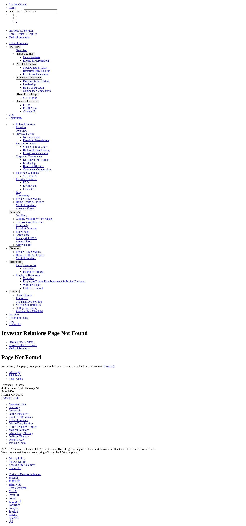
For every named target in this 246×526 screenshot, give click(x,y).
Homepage (109, 366)
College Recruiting (26, 308)
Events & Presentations (36, 60)
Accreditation (23, 244)
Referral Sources (18, 43)
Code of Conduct (33, 288)
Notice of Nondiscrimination (25, 474)
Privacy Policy (17, 458)
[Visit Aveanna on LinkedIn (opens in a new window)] (16, 21)
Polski (12, 498)
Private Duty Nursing (21, 433)
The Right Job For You (29, 301)
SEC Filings (30, 97)
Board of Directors (33, 87)
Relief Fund (22, 231)
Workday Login (32, 284)
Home (12, 7)
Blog (11, 114)
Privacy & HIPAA (26, 238)
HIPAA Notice (17, 461)
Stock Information (26, 64)
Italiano (13, 514)
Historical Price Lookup (36, 70)
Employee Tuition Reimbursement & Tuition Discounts (54, 281)
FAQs (26, 104)
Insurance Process (33, 271)
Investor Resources (27, 101)
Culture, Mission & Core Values (34, 218)
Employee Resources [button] (28, 275)
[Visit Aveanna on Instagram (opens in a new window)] (16, 17)
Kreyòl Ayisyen (17, 487)
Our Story (21, 215)
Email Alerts (30, 108)
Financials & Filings (27, 94)
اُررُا (11, 521)
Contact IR (29, 111)
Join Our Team (17, 442)
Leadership (29, 84)
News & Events (25, 53)
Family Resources (19, 413)
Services (14, 248)
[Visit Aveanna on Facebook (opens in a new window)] (16, 14)
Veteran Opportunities (28, 304)
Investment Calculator (35, 74)
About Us (15, 212)
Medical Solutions (19, 37)
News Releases (31, 57)
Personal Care (16, 439)
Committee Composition (37, 90)
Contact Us (15, 324)
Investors (15, 46)
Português (14, 504)
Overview (21, 50)
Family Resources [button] (26, 265)
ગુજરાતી (14, 517)
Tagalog (13, 511)
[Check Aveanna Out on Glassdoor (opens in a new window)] (16, 24)
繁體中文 (14, 481)
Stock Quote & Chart (35, 67)
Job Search (22, 298)
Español (13, 477)
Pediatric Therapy (19, 436)
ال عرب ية (15, 501)
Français (13, 508)
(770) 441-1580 (10, 397)
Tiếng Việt (15, 484)
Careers (14, 291)
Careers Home (24, 295)
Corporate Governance (29, 77)
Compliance (23, 234)
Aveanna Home (17, 4)
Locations (14, 314)
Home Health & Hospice (23, 33)
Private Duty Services (21, 30)
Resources (15, 261)
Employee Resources (21, 416)
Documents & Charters (36, 81)
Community (15, 117)
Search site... (16, 11)
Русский (14, 494)
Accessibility (23, 241)
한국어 (13, 491)
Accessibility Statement (22, 464)
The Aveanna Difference (30, 221)
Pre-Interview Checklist (29, 311)
